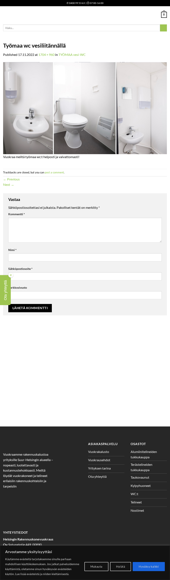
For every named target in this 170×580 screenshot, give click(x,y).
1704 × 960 (46, 54)
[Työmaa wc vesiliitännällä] (85, 108)
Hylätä (120, 566)
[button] (5, 290)
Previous (11, 179)
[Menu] (5, 15)
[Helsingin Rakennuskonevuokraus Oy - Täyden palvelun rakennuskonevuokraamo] (85, 14)
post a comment (54, 172)
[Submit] (163, 27)
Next (8, 184)
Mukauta (96, 566)
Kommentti (16, 214)
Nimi (12, 250)
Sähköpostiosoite (20, 268)
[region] (85, 562)
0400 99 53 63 (76, 3)
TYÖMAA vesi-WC (72, 54)
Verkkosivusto (17, 287)
